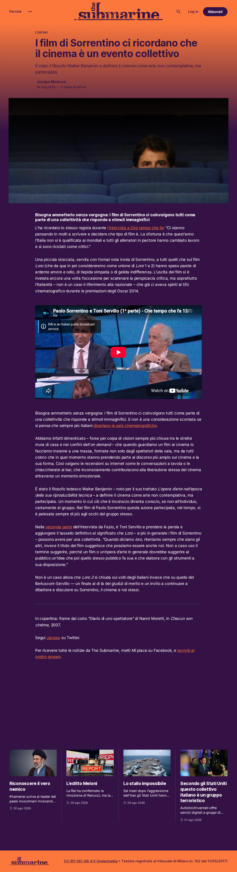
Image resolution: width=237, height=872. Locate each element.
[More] (30, 11)
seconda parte (59, 527)
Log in (193, 11)
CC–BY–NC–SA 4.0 (80, 861)
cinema (41, 32)
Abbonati (215, 11)
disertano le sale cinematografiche (125, 425)
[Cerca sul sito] (178, 11)
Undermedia (107, 861)
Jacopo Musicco (51, 81)
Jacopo (53, 637)
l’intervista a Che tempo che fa (135, 228)
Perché (15, 11)
